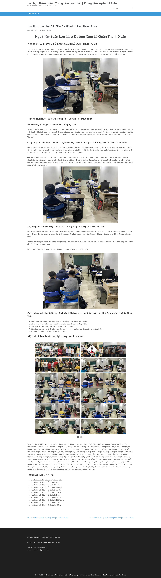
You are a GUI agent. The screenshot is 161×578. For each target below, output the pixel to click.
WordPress (122, 575)
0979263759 (34, 14)
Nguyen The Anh (46, 30)
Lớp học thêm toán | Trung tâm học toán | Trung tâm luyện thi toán (72, 3)
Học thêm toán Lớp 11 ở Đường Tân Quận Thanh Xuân (47, 518)
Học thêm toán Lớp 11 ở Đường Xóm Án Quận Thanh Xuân (112, 518)
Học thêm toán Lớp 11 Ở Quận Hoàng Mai (46, 480)
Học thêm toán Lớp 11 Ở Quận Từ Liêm (45, 495)
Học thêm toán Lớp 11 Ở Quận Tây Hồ (45, 485)
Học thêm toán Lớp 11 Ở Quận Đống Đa (46, 490)
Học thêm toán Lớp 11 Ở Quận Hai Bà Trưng (47, 500)
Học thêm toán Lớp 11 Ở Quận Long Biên (46, 482)
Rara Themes (107, 575)
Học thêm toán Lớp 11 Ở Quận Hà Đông (46, 505)
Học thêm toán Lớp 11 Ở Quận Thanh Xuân (47, 487)
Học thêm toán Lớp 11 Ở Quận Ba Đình (45, 502)
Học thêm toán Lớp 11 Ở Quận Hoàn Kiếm (46, 497)
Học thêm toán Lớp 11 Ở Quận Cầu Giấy (46, 492)
